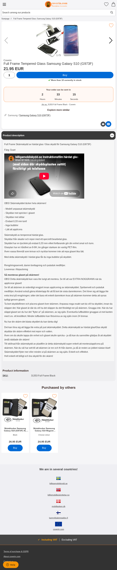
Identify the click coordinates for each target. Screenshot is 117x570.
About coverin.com (12, 556)
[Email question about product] (103, 124)
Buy (65, 75)
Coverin (8, 60)
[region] (58, 135)
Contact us (8, 561)
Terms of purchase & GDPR (16, 551)
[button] (111, 40)
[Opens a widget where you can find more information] (11, 565)
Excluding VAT (69, 539)
